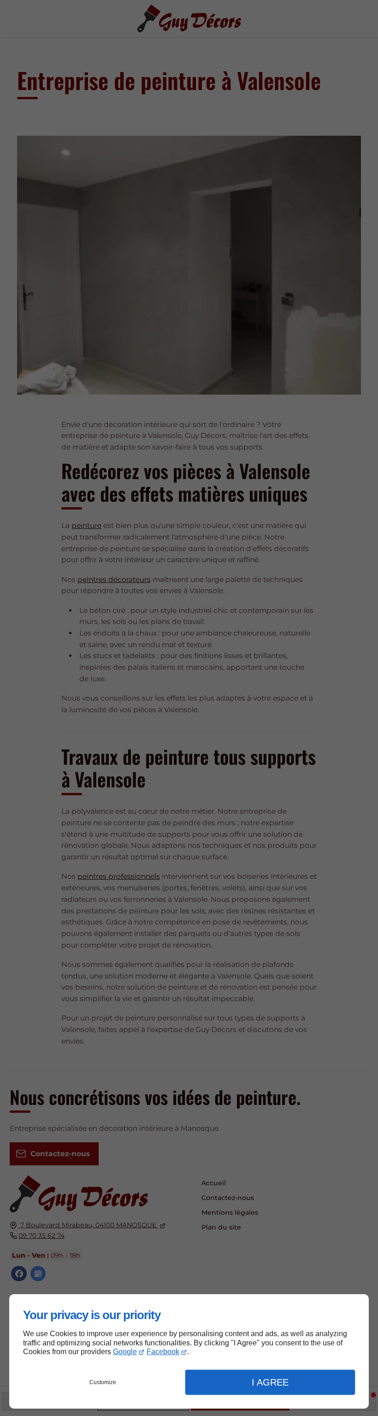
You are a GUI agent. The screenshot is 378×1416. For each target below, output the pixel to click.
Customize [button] (102, 1382)
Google (125, 1352)
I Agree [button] (270, 1382)
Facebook (163, 1352)
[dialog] (189, 1351)
